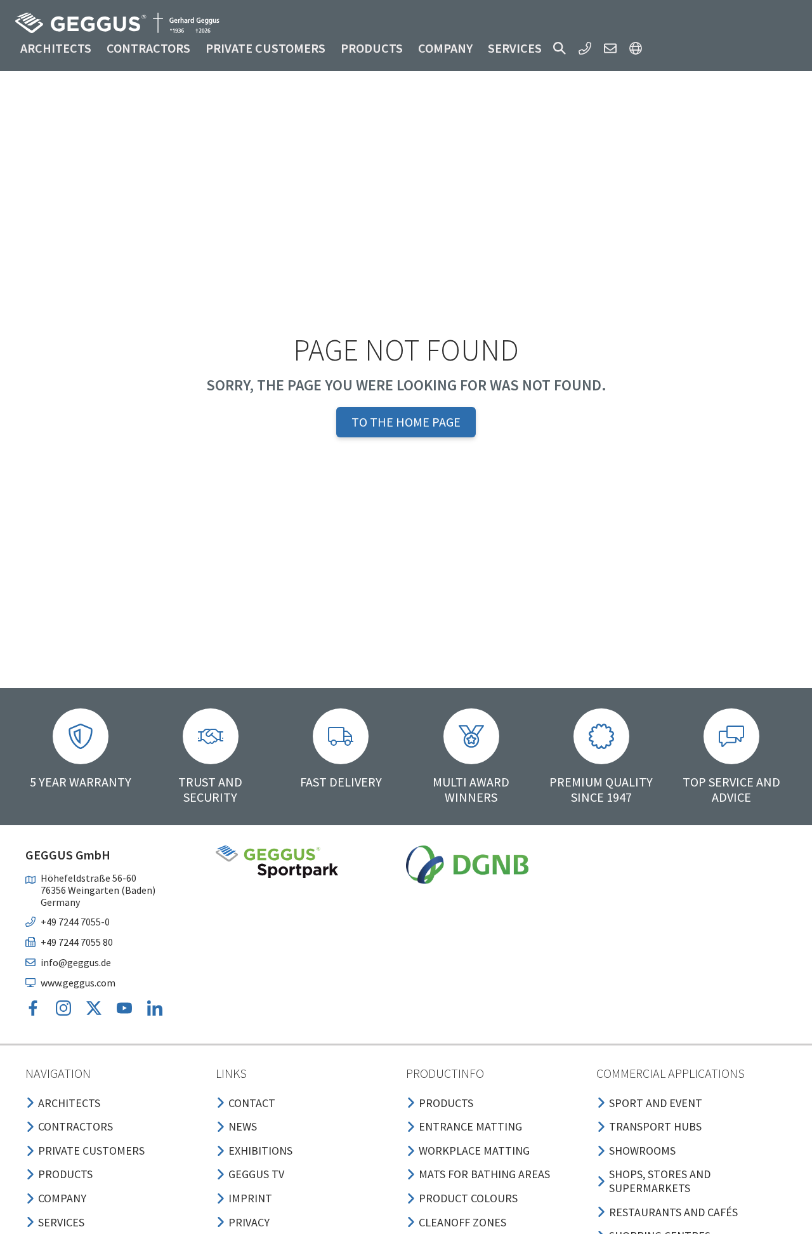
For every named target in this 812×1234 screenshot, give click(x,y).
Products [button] (372, 48)
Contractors (148, 48)
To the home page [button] (406, 422)
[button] (559, 48)
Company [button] (445, 48)
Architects (55, 48)
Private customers (265, 48)
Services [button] (515, 48)
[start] (117, 23)
